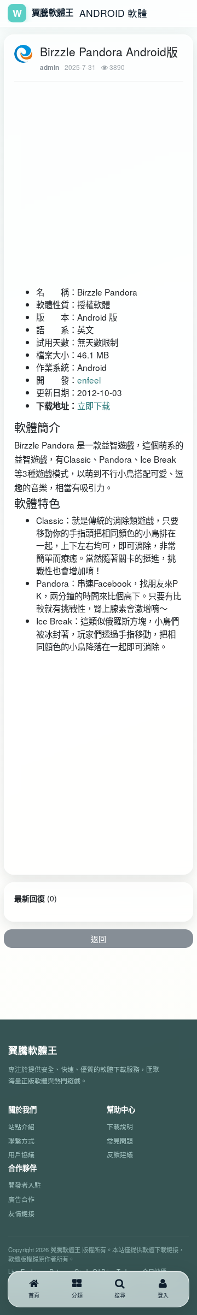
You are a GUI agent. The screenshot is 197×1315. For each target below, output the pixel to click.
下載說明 (120, 1126)
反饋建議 (120, 1154)
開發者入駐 (24, 1184)
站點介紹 (21, 1126)
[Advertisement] (84, 173)
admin (49, 67)
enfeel (89, 380)
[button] (77, 1289)
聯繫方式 (21, 1140)
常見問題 (120, 1140)
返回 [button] (98, 938)
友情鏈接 (21, 1213)
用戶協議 (21, 1154)
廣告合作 (21, 1199)
